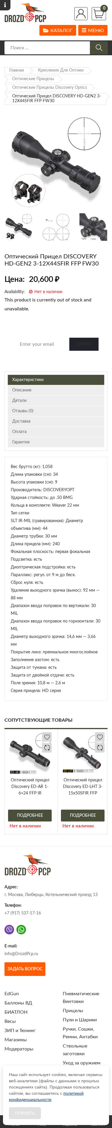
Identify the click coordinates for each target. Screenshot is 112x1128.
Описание (21, 390)
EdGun (11, 993)
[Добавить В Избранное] (47, 737)
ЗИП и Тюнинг (20, 1030)
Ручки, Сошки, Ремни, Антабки (80, 1033)
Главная (16, 70)
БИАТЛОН (15, 1012)
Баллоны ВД (18, 1003)
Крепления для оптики (61, 70)
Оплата (19, 432)
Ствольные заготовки (75, 1050)
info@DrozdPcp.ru (21, 954)
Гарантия (21, 442)
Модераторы (18, 1049)
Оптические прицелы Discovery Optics (49, 88)
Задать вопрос (24, 969)
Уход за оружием (81, 1063)
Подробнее (30, 815)
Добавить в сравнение (47, 748)
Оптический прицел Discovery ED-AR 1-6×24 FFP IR (30, 786)
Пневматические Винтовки (81, 997)
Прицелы (73, 1010)
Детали (19, 401)
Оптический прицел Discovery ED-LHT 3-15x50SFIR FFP (82, 786)
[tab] (56, 380)
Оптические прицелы (33, 79)
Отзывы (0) (22, 411)
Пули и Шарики (80, 1020)
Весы (10, 1021)
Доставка (21, 421)
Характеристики (28, 380)
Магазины (15, 1039)
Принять (25, 1113)
